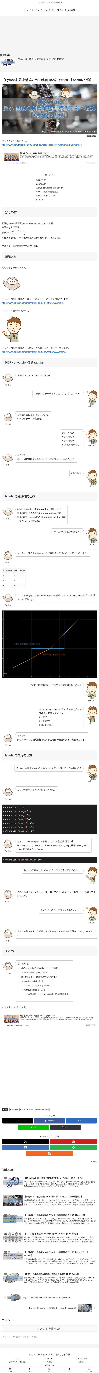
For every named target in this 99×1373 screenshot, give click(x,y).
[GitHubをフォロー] (25, 1147)
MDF (23, 1109)
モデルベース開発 (43, 1109)
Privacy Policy (82, 1358)
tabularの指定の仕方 (47, 195)
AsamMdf (15, 1109)
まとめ (41, 199)
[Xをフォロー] (25, 1141)
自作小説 (81, 1362)
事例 (6, 1109)
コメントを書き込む (49, 1328)
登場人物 (42, 184)
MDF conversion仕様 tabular (50, 188)
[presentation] (14, 232)
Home (17, 1358)
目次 (46, 174)
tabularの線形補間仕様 (48, 192)
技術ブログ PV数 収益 (17, 1362)
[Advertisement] (49, 35)
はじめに (42, 180)
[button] (65, 1127)
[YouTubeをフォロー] (73, 1141)
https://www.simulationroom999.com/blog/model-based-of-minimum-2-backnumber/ (42, 145)
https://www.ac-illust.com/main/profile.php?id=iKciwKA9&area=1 (33, 303)
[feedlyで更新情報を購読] (73, 1147)
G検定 (49, 1362)
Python (31, 1109)
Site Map (49, 1358)
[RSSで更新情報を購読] (49, 1153)
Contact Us (49, 1365)
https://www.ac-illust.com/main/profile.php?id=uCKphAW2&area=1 (34, 352)
